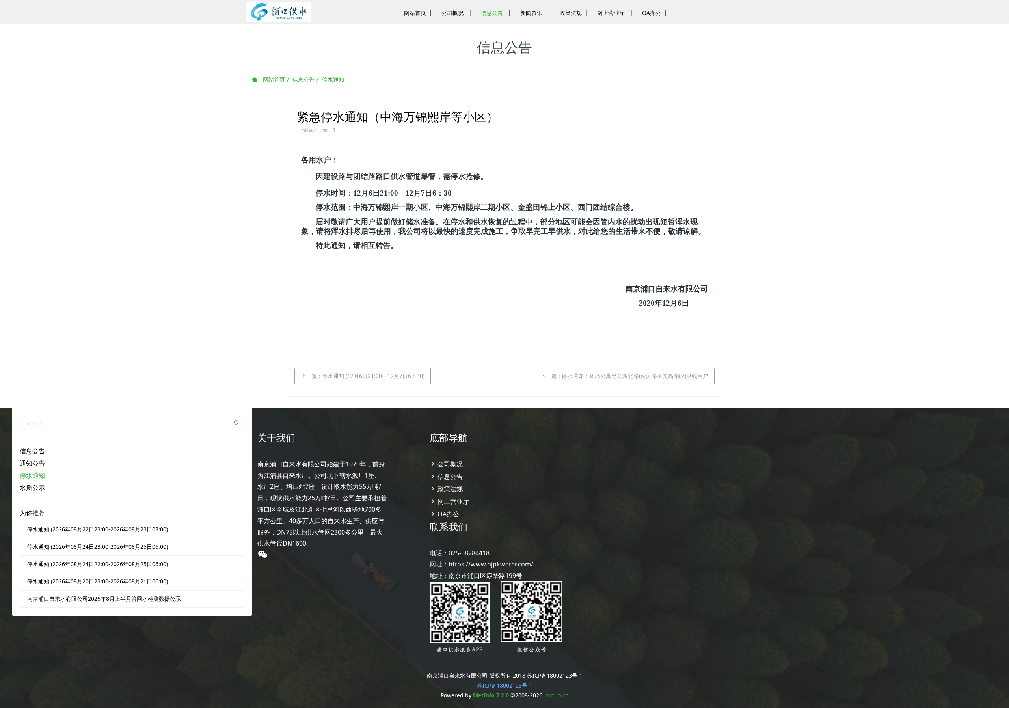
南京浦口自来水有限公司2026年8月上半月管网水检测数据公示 (104, 598)
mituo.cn (557, 695)
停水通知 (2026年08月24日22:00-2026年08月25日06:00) (97, 564)
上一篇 (362, 376)
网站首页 (273, 79)
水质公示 (32, 487)
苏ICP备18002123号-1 (504, 685)
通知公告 (32, 463)
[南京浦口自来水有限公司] (278, 12)
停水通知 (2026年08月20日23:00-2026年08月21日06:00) (97, 581)
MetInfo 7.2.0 (491, 695)
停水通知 (333, 79)
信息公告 (303, 79)
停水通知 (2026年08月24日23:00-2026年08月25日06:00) (97, 546)
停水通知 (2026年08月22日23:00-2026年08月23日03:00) (97, 529)
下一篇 (624, 376)
